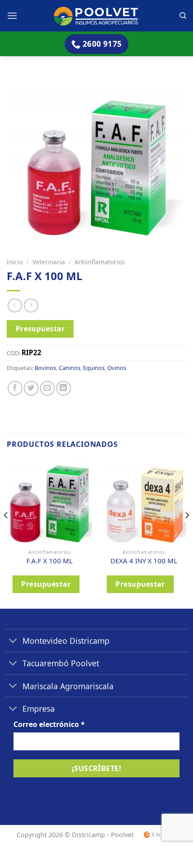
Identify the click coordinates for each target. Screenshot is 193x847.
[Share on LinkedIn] (63, 388)
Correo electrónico (49, 724)
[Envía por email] (47, 388)
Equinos (94, 368)
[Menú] (12, 15)
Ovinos (116, 368)
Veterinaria (48, 262)
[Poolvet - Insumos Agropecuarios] (96, 15)
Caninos (69, 368)
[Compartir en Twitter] (31, 388)
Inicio (15, 262)
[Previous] (6, 533)
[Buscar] (183, 15)
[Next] (186, 533)
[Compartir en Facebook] (15, 388)
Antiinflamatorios (100, 262)
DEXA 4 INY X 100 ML (143, 561)
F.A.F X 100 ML (49, 561)
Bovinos (45, 368)
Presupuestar (40, 329)
